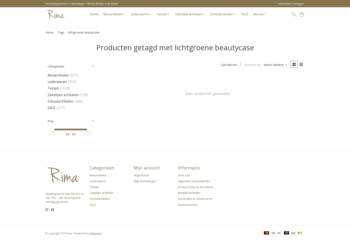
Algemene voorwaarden (194, 181)
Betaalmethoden (189, 193)
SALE (244, 14)
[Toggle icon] (294, 14)
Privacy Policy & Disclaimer (196, 187)
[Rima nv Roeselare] (55, 14)
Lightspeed (95, 233)
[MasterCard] (266, 233)
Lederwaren (57, 81)
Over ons (184, 175)
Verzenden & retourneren (195, 199)
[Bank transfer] (293, 233)
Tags (61, 32)
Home (94, 14)
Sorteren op (252, 65)
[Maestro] (286, 233)
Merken (259, 14)
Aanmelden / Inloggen (290, 3)
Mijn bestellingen (145, 181)
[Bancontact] (279, 233)
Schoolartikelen (60, 101)
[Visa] (273, 233)
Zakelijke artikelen (63, 94)
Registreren (141, 175)
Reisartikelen (58, 75)
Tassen (53, 88)
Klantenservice (187, 205)
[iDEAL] (299, 233)
